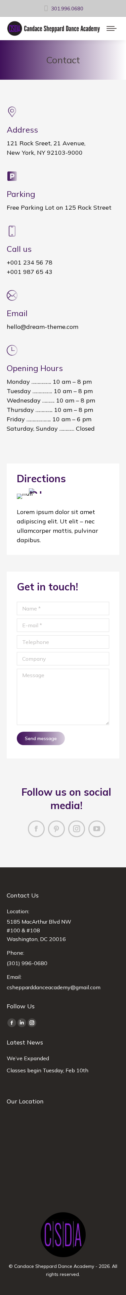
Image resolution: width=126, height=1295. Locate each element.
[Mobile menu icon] (111, 28)
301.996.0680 (67, 8)
